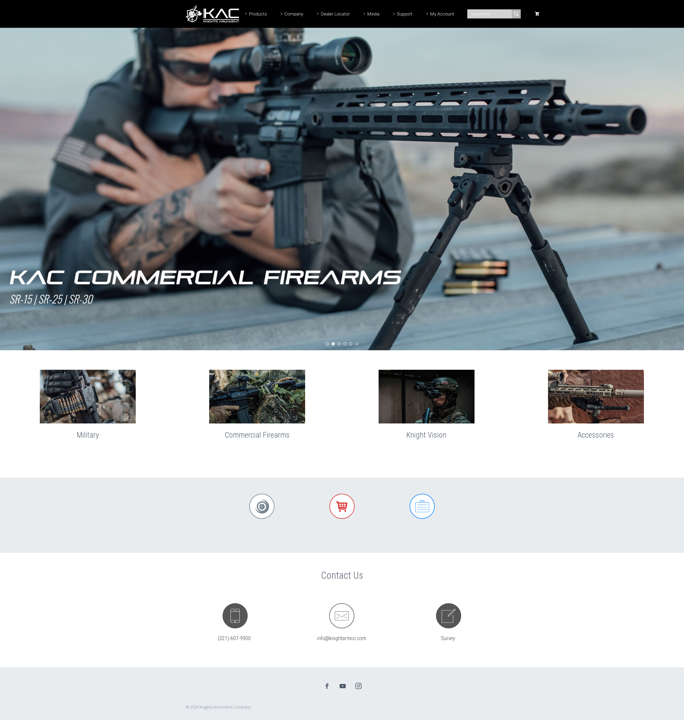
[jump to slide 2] (333, 343)
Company (293, 14)
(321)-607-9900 (234, 638)
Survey (448, 638)
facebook (327, 686)
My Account (442, 14)
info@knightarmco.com (341, 638)
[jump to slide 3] (339, 343)
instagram (359, 686)
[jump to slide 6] (356, 343)
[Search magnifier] (516, 13)
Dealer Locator (335, 14)
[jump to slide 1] (327, 343)
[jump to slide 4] (345, 343)
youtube (343, 686)
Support (405, 14)
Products (258, 14)
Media (373, 14)
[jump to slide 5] (350, 343)
